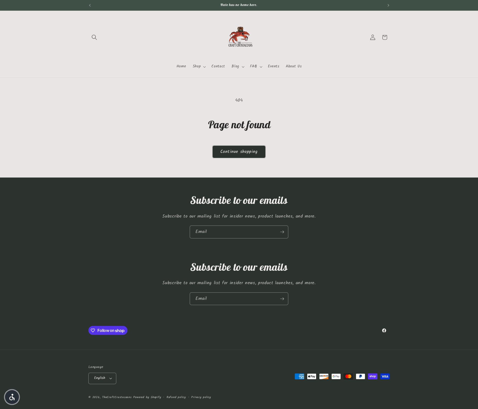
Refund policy (176, 397)
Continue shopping (239, 151)
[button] (94, 37)
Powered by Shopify (147, 397)
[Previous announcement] (89, 5)
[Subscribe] (282, 232)
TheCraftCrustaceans (117, 397)
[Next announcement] (388, 5)
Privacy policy (201, 397)
